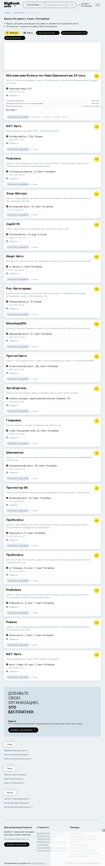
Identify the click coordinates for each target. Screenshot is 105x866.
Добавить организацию (86, 5)
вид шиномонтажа (13, 38)
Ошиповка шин (83, 492)
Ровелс (11, 622)
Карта (30, 33)
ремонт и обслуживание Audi (67, 198)
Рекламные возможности (16, 839)
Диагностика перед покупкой (64, 393)
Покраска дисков (67, 492)
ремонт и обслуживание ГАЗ (33, 296)
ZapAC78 (13, 224)
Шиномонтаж (19, 13)
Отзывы (56, 117)
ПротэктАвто (16, 356)
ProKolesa (13, 590)
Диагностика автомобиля (18, 393)
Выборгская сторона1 (15, 774)
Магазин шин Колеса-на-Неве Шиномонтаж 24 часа (45, 75)
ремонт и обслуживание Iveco (20, 360)
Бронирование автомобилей (67, 457)
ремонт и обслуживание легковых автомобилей (29, 163)
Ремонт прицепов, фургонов (66, 163)
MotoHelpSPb (16, 323)
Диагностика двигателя (78, 328)
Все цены (10, 110)
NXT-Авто (13, 126)
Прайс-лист (36, 117)
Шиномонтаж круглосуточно (74, 33)
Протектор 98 (17, 487)
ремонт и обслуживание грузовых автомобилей (29, 198)
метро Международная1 (17, 803)
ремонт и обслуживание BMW (79, 360)
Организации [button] (33, 5)
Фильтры (14, 33)
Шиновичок (15, 452)
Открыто (13, 95)
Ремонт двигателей (15, 229)
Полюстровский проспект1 (18, 759)
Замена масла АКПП (49, 131)
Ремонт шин (55, 425)
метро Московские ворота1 (18, 807)
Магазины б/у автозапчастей (20, 261)
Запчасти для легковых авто (77, 261)
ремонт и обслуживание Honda (51, 328)
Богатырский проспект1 (16, 754)
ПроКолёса (14, 520)
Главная (7, 13)
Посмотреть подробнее (18, 117)
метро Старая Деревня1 (16, 799)
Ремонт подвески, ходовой (19, 425)
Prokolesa (13, 158)
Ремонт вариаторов (15, 131)
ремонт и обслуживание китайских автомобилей (29, 457)
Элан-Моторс (16, 193)
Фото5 (66, 117)
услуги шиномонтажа (46, 33)
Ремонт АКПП (32, 131)
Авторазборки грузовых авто (49, 261)
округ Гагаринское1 (14, 783)
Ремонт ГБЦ (62, 229)
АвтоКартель (16, 388)
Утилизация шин (41, 425)
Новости (47, 117)
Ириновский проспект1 (16, 750)
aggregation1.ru (38, 863)
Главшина (13, 420)
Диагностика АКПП (40, 393)
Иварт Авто (15, 256)
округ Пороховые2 (13, 779)
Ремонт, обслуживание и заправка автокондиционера (62, 80)
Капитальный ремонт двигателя (41, 229)
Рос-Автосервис (18, 288)
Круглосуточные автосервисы (20, 80)
